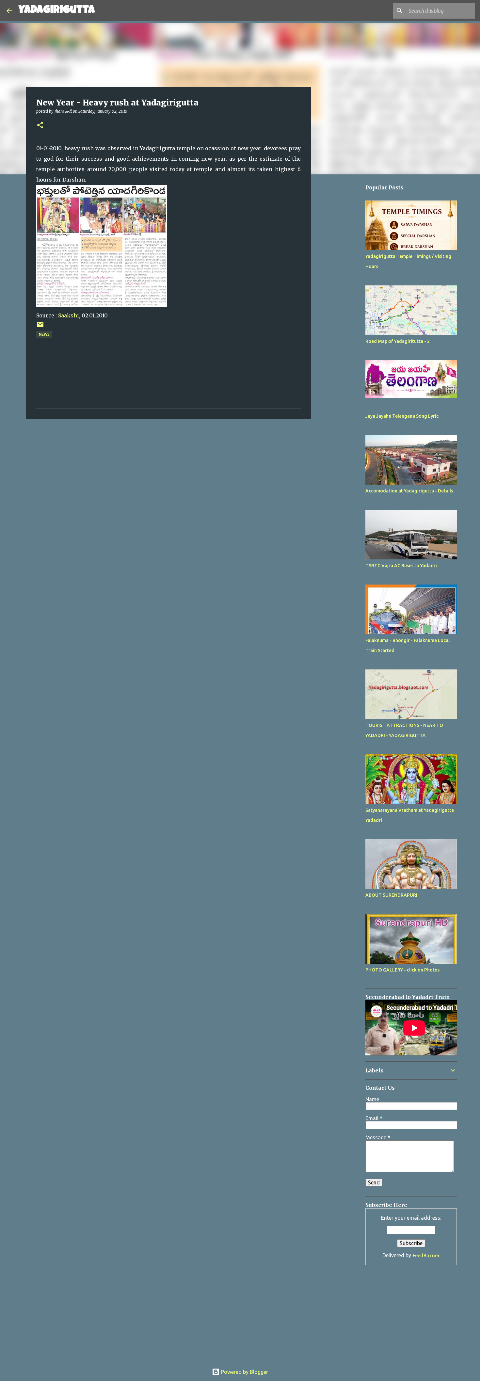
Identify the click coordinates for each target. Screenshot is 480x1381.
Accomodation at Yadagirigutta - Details (409, 490)
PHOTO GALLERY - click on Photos (402, 969)
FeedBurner (426, 1256)
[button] (40, 125)
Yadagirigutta (56, 10)
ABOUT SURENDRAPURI (391, 895)
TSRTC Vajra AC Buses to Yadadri (401, 565)
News (44, 334)
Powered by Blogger (244, 1372)
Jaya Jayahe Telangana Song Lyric (402, 416)
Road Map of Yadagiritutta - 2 (397, 341)
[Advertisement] (344, 375)
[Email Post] (40, 327)
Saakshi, (69, 315)
